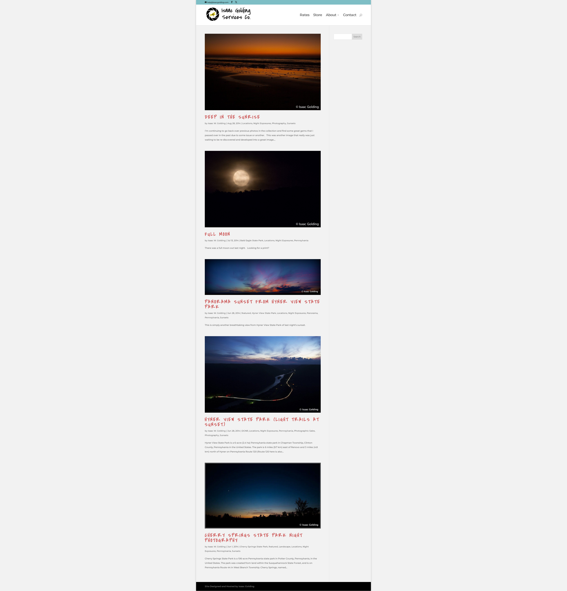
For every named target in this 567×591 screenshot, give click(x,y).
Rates (304, 15)
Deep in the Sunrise (232, 117)
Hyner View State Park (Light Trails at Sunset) (262, 422)
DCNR (245, 430)
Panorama (312, 313)
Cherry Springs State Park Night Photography (254, 538)
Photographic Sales (304, 430)
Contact (349, 15)
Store (317, 15)
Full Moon (217, 234)
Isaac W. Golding (217, 123)
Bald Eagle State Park (251, 240)
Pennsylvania (301, 240)
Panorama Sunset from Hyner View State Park (262, 304)
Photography (279, 123)
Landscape (284, 546)
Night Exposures (262, 123)
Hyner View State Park (264, 313)
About (331, 15)
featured (246, 313)
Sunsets (291, 123)
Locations (247, 123)
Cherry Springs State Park (254, 546)
